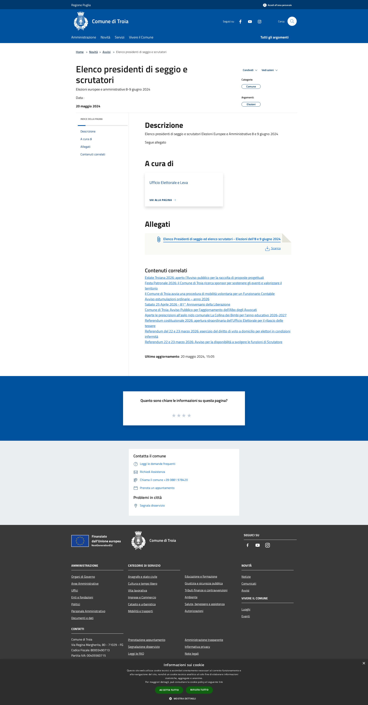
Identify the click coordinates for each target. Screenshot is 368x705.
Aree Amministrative (85, 583)
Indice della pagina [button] (91, 119)
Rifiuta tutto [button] (199, 689)
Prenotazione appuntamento (146, 639)
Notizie (246, 576)
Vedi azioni (268, 70)
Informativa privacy (197, 646)
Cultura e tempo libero (142, 583)
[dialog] (184, 682)
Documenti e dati (82, 618)
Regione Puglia (81, 5)
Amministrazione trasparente (204, 639)
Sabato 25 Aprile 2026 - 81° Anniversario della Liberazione (187, 304)
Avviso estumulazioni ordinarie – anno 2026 (177, 299)
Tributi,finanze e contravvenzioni (206, 590)
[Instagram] (258, 21)
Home (80, 52)
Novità (93, 52)
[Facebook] (239, 21)
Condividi (248, 70)
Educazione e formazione (201, 576)
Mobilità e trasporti (140, 611)
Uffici (74, 590)
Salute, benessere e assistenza (205, 604)
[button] (184, 698)
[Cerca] (292, 21)
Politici (75, 604)
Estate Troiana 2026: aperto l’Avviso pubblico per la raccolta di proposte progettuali (204, 277)
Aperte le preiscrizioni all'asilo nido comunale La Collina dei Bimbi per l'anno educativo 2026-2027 (216, 315)
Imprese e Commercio (142, 597)
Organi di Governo (83, 576)
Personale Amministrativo (88, 611)
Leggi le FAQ (136, 653)
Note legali (192, 653)
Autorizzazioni (194, 611)
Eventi (246, 616)
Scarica (276, 248)
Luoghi (246, 609)
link (221, 682)
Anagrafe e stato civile (142, 576)
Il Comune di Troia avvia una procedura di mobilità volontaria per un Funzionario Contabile (210, 293)
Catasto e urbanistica (142, 604)
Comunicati (249, 583)
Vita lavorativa (137, 590)
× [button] (363, 663)
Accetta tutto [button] (169, 690)
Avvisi (107, 52)
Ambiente (191, 597)
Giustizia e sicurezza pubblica (204, 583)
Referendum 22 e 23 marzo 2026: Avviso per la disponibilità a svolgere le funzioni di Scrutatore (213, 341)
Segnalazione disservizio (144, 646)
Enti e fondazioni (82, 597)
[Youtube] (248, 21)
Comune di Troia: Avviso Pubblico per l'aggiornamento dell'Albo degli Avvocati (201, 309)
